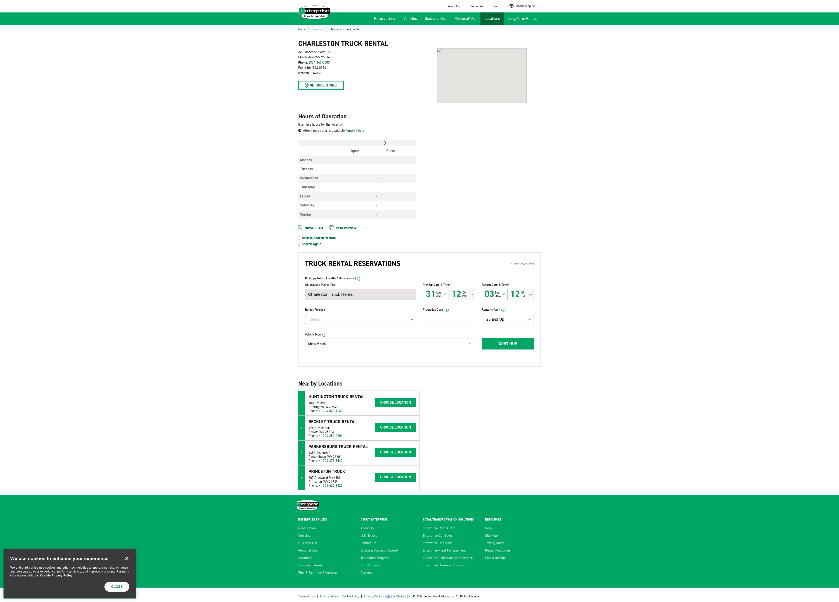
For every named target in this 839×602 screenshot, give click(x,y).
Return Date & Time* (495, 285)
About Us (454, 6)
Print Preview (346, 228)
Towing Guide (494, 543)
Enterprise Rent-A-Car (439, 528)
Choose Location (395, 402)
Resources (476, 6)
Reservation (307, 528)
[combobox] (528, 6)
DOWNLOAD (314, 228)
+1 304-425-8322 (331, 485)
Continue (508, 343)
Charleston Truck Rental (345, 29)
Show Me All (317, 343)
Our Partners (370, 565)
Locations (492, 18)
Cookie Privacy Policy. (56, 575)
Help (496, 6)
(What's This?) (355, 131)
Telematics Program (375, 557)
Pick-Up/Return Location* (330, 278)
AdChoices (399, 596)
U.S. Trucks (369, 535)
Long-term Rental (311, 565)
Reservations (384, 18)
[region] (69, 574)
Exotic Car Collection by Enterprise (448, 557)
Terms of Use (306, 596)
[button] (481, 70)
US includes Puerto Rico (320, 285)
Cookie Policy (350, 596)
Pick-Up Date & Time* (437, 285)
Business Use (436, 18)
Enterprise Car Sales (437, 535)
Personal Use (465, 18)
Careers (366, 572)
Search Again (311, 244)
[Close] (126, 558)
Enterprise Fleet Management (444, 550)
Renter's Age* (491, 310)
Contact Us (368, 543)
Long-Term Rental (522, 18)
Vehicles (410, 18)
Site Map (491, 535)
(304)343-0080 (319, 62)
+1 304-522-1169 (331, 411)
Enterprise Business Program (444, 565)
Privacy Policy (329, 596)
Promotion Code (433, 310)
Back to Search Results (319, 238)
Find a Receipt (495, 557)
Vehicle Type (313, 334)
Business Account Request (379, 550)
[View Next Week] (385, 143)
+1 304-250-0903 (331, 436)
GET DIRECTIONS (323, 85)
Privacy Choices (374, 596)
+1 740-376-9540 (331, 460)
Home (302, 29)
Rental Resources (497, 550)
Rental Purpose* (315, 310)
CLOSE (117, 586)
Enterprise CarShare (437, 543)
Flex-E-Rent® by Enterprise (318, 572)
